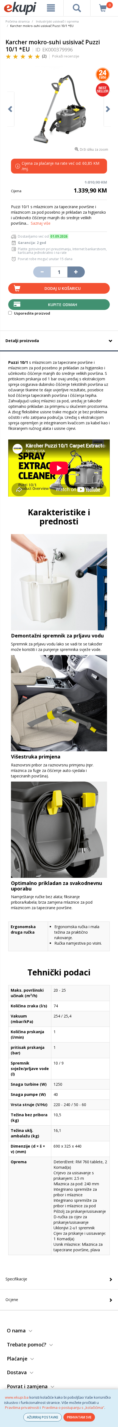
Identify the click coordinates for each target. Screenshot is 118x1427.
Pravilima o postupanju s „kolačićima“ (73, 1407)
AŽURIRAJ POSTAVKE (42, 1417)
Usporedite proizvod (31, 313)
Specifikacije (16, 1279)
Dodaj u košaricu (62, 288)
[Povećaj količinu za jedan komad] (76, 271)
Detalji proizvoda (22, 340)
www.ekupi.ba (17, 1397)
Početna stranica (17, 21)
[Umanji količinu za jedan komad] (41, 271)
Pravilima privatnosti (22, 1407)
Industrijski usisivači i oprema (57, 21)
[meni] (50, 8)
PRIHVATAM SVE (79, 1417)
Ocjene (11, 1299)
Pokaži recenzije (65, 56)
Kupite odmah (62, 304)
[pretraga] (77, 8)
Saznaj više (40, 223)
